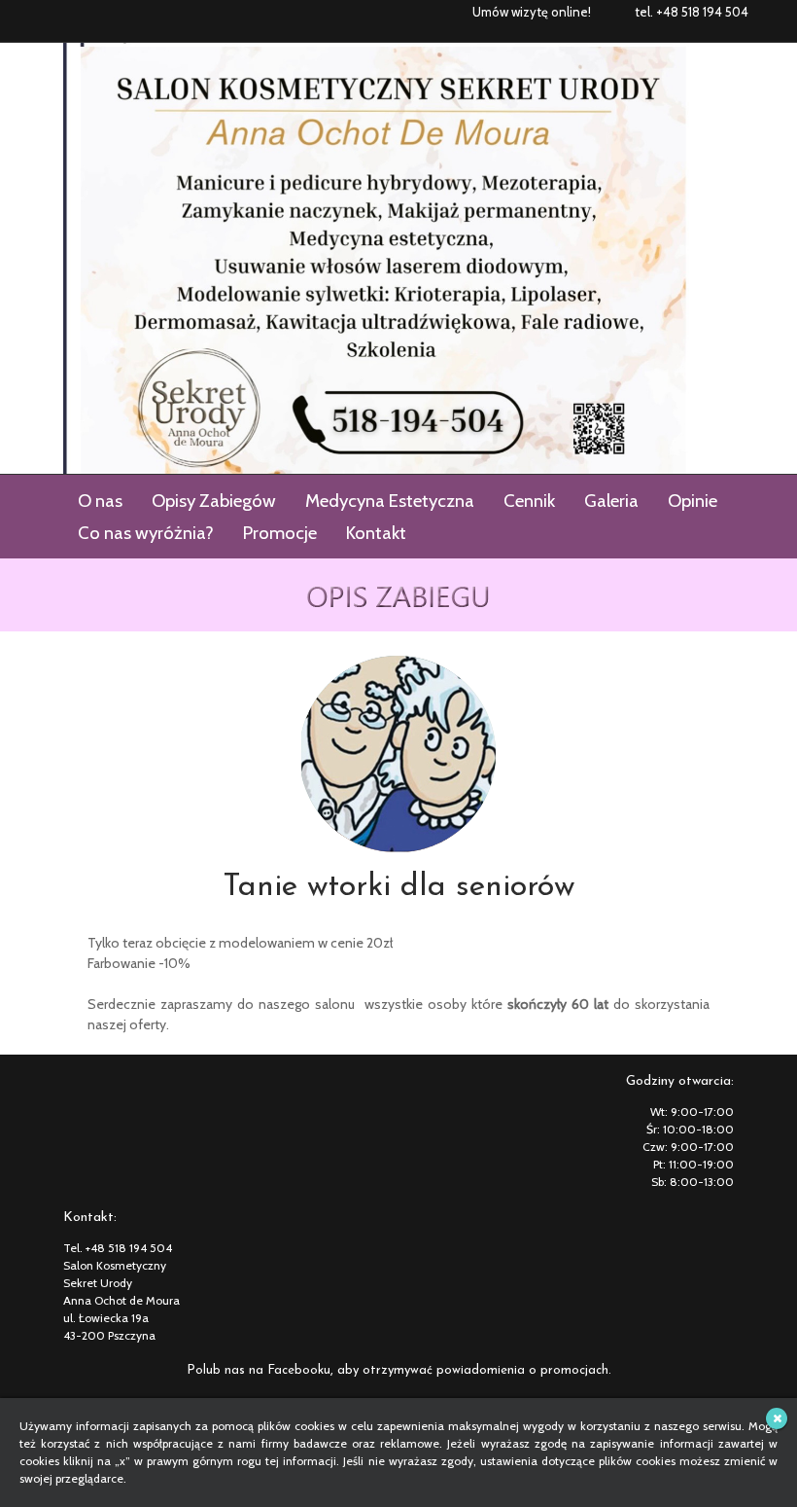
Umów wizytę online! (531, 11)
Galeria (611, 500)
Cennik (529, 500)
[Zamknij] (776, 1418)
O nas (100, 500)
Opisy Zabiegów (214, 500)
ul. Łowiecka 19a (106, 1317)
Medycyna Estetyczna (389, 500)
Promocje (280, 532)
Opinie (692, 500)
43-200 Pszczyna (109, 1335)
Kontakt (376, 532)
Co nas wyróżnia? (146, 532)
